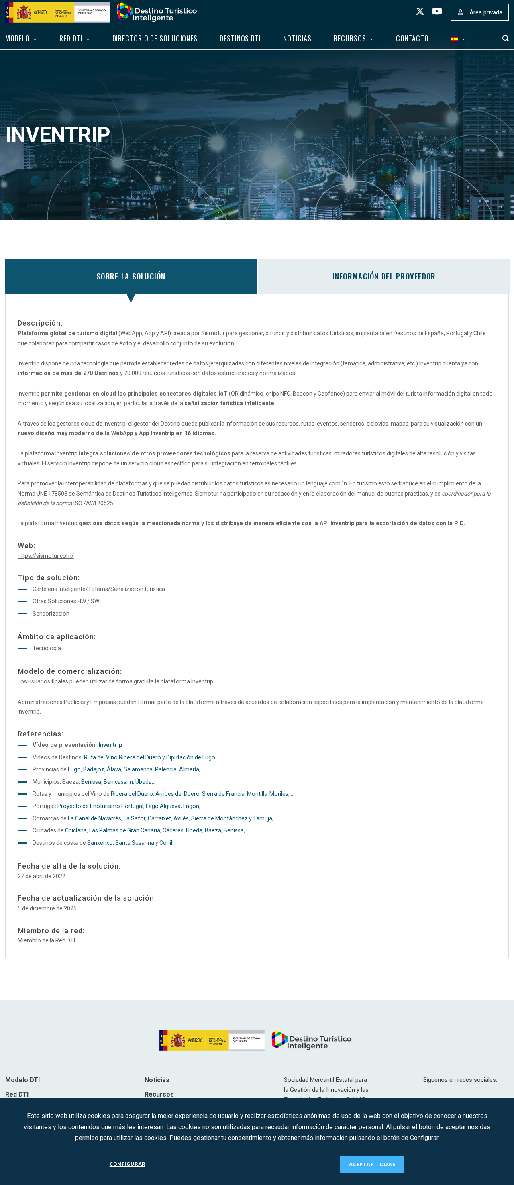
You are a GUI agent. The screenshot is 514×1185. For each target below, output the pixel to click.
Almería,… (191, 769)
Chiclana (76, 830)
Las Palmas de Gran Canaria (124, 830)
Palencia (166, 769)
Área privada (485, 12)
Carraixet (159, 818)
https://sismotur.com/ (46, 556)
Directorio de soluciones (155, 38)
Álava (114, 769)
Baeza (213, 830)
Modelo (17, 38)
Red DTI (70, 38)
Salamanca (138, 769)
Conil (165, 843)
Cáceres (173, 830)
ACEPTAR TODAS (372, 1164)
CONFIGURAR (127, 1164)
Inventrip (110, 745)
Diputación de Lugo (190, 757)
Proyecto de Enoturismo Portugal (100, 806)
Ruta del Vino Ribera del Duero (122, 757)
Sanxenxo (100, 843)
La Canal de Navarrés (94, 818)
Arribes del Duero (177, 794)
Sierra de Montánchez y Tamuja (231, 818)
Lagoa (191, 806)
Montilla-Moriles (267, 794)
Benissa (91, 782)
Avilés (181, 818)
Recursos (350, 38)
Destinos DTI (240, 38)
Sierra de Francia (223, 794)
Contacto (412, 38)
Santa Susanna (134, 843)
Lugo (74, 769)
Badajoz (93, 769)
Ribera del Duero (132, 794)
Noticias (297, 38)
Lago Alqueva (163, 806)
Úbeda (143, 782)
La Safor (134, 818)
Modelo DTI (22, 1080)
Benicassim (118, 782)
